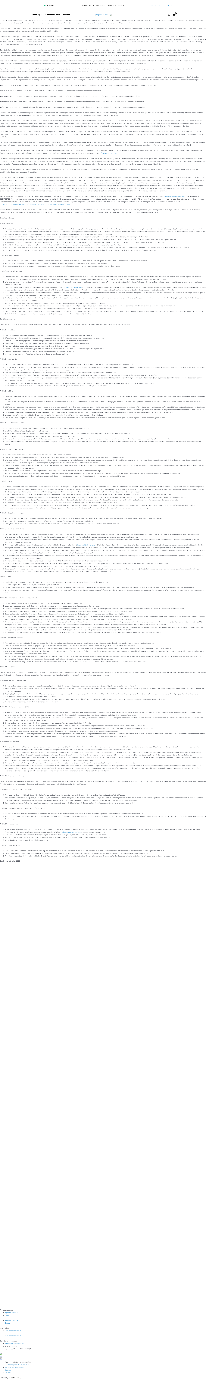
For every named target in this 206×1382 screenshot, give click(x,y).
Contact (66, 15)
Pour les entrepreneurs (13, 1331)
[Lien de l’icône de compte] (169, 15)
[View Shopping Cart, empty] (174, 15)
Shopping (36, 15)
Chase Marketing (14, 1378)
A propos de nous (52, 15)
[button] (41, 14)
